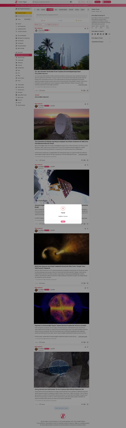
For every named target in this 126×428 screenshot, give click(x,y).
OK (63, 221)
